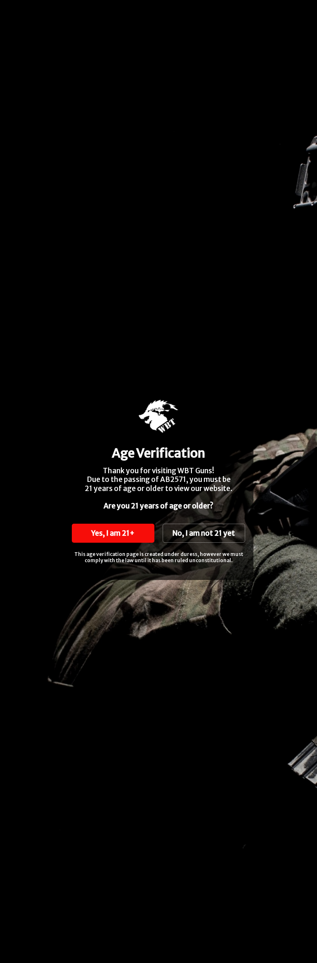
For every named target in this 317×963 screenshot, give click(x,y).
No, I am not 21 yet (204, 533)
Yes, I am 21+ (113, 533)
